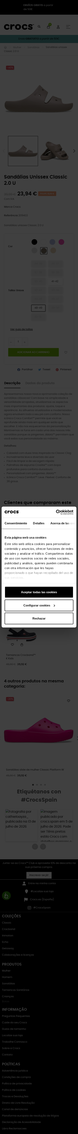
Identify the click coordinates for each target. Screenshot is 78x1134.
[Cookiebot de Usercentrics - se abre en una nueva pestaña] (56, 512)
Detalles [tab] (38, 523)
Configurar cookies (36, 605)
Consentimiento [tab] (16, 523)
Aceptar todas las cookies (39, 592)
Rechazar (39, 618)
